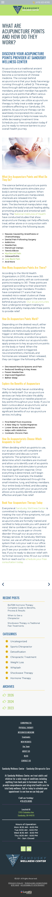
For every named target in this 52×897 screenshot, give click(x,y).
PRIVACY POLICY (15, 883)
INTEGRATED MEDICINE (26, 732)
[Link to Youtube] (28, 848)
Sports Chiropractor (21, 646)
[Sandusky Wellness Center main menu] (2, 2)
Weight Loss (17, 662)
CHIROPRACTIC (26, 722)
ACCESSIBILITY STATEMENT (33, 885)
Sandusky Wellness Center (31, 508)
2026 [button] (10, 694)
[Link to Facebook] (23, 848)
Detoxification (18, 652)
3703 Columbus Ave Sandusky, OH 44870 (26, 814)
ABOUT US (26, 751)
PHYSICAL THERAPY (26, 727)
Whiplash (15, 667)
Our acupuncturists (38, 302)
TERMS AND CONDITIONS (36, 883)
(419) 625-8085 (43, 2)
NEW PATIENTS (26, 741)
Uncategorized (18, 641)
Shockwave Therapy (21, 673)
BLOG (26, 755)
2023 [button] (10, 707)
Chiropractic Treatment (23, 657)
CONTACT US (26, 760)
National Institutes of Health (30, 214)
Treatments (26, 736)
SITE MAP (15, 885)
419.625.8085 (26, 801)
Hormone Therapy (20, 678)
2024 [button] (10, 701)
